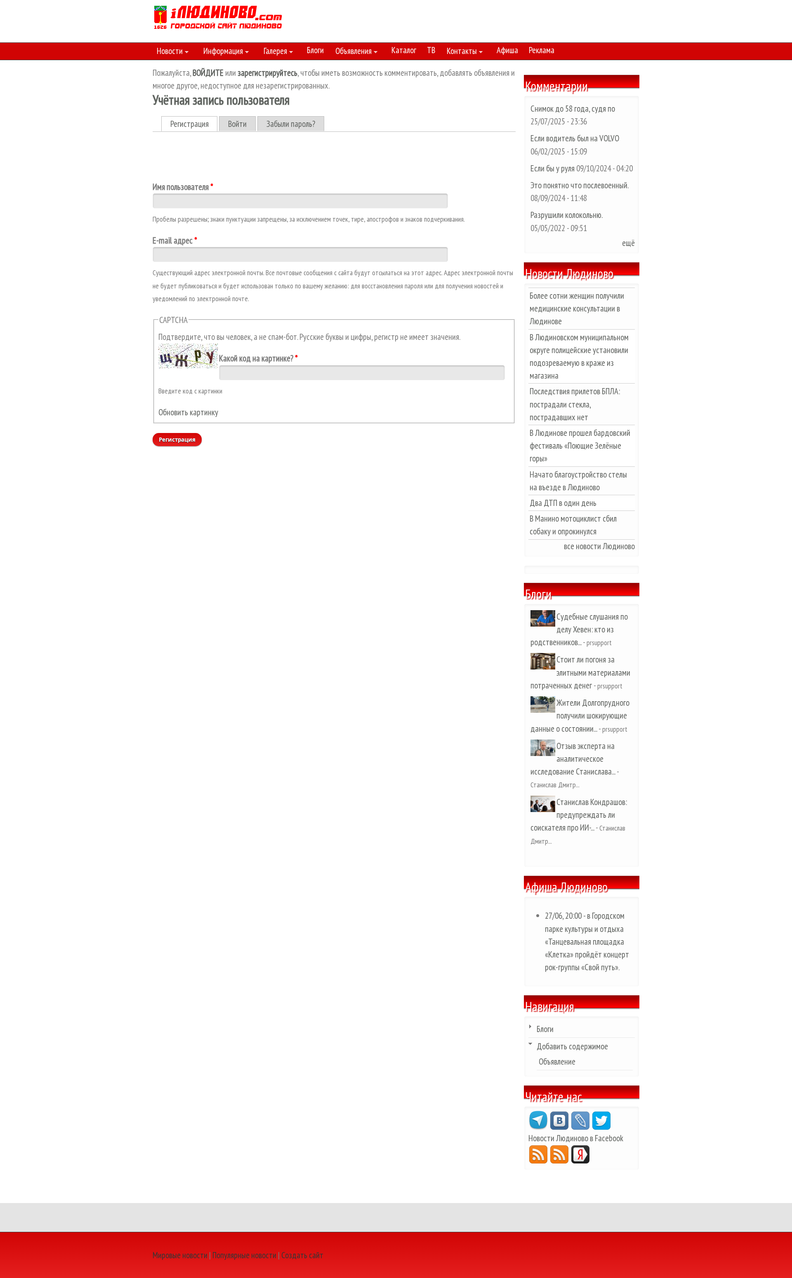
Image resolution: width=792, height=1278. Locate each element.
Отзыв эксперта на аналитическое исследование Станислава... (572, 758)
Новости (168, 52)
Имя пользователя (183, 186)
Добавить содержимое (572, 1046)
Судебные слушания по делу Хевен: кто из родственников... (579, 629)
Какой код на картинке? (258, 358)
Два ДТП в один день (563, 502)
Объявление (557, 1061)
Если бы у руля (553, 168)
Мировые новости (180, 1255)
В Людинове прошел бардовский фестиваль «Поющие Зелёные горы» (580, 445)
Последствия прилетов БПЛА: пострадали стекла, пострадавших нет (575, 404)
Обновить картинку (188, 412)
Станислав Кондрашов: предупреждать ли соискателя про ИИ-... (578, 814)
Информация (221, 52)
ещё (628, 242)
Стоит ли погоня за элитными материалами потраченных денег (580, 672)
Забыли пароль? (290, 123)
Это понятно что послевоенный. (579, 185)
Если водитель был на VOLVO (574, 138)
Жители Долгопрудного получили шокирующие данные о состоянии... (579, 715)
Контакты (460, 52)
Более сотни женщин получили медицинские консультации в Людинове (577, 308)
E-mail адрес (175, 240)
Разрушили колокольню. (566, 214)
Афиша (507, 50)
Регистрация (194, 123)
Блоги (315, 50)
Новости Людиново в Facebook (575, 1138)
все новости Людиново (599, 546)
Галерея (273, 52)
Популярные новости (244, 1255)
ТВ (431, 50)
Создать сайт (302, 1255)
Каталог (403, 50)
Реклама (541, 50)
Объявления (351, 52)
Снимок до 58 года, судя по (572, 108)
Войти (237, 123)
